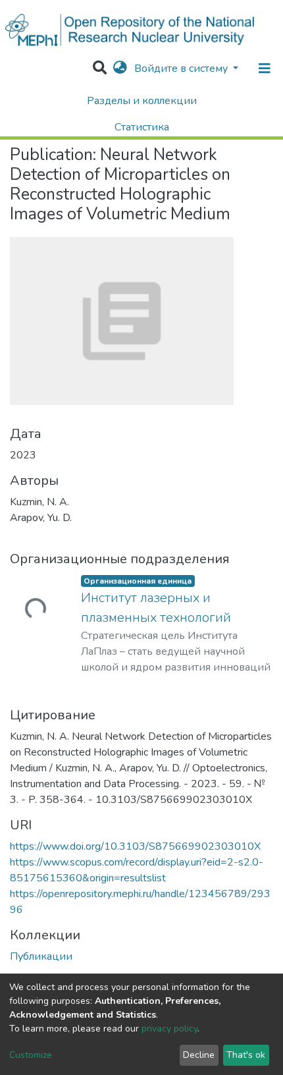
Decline (199, 1055)
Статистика (142, 127)
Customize (30, 1055)
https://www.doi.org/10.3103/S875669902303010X (135, 846)
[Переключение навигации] (264, 68)
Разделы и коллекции (142, 101)
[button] (120, 68)
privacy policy (169, 1028)
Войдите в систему (182, 68)
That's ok (245, 1055)
